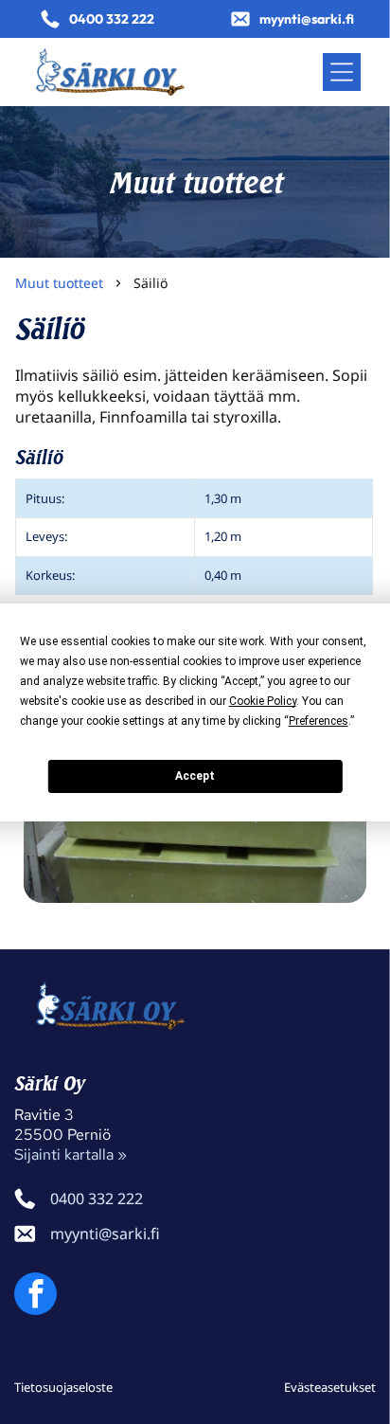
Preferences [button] (318, 721)
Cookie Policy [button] (262, 701)
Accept (195, 776)
